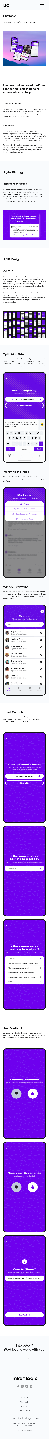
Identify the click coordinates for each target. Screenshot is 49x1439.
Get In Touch (24, 1359)
